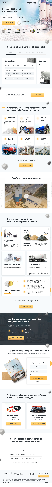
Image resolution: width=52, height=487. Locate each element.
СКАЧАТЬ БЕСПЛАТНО (38, 378)
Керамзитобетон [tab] (30, 52)
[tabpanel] (26, 73)
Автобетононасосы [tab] (40, 52)
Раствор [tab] (21, 52)
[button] (8, 23)
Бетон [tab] (10, 52)
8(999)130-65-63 (31, 2)
